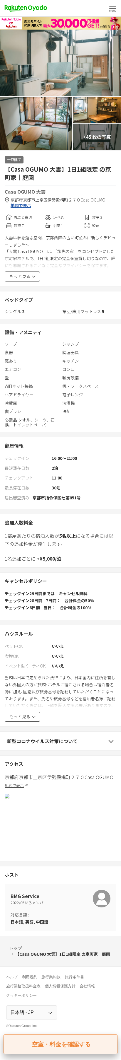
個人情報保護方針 (60, 986)
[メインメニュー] (113, 8)
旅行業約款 (50, 977)
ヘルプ (12, 977)
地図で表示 (21, 205)
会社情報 (87, 986)
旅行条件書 (74, 977)
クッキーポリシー (21, 995)
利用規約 (29, 977)
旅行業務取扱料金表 (23, 986)
